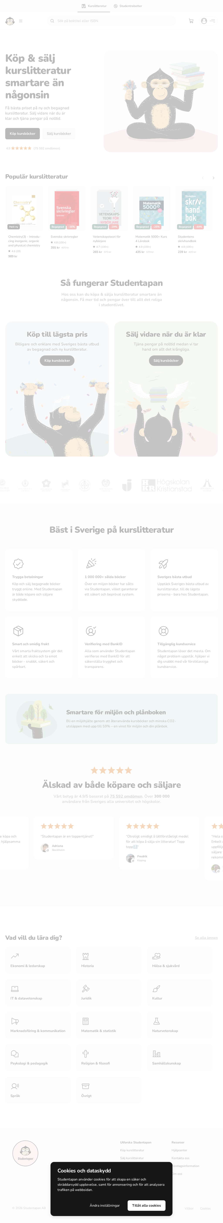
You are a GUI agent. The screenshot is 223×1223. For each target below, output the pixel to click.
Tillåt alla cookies (146, 1205)
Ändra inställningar (105, 1205)
